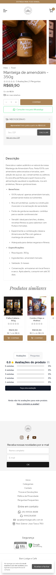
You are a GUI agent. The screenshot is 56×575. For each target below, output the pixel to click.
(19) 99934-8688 (30, 512)
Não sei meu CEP (13, 138)
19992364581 (30, 515)
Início (5, 68)
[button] (28, 109)
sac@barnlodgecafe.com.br (30, 519)
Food (13, 68)
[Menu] (5, 10)
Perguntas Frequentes (28, 500)
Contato (28, 488)
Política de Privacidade (28, 496)
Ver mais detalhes (13, 95)
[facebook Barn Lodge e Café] (28, 437)
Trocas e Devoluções (28, 492)
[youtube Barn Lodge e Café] (34, 437)
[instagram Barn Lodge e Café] (22, 437)
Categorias (28, 484)
